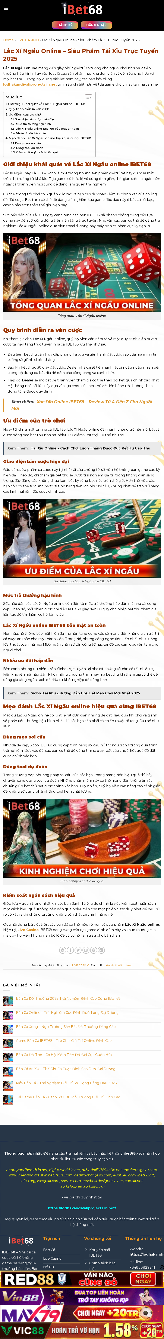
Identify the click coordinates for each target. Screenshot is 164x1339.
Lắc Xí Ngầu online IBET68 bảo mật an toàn (47, 128)
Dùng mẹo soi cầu (28, 143)
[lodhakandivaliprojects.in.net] (82, 9)
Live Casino (28, 930)
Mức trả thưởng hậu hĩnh (33, 124)
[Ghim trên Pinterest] (93, 950)
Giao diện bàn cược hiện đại (34, 119)
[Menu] (5, 9)
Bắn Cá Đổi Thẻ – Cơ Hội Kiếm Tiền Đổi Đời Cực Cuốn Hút (64, 1055)
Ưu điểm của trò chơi (25, 114)
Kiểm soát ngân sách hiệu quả (37, 152)
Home (8, 40)
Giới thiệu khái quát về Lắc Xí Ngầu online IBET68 (46, 104)
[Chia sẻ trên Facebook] (70, 950)
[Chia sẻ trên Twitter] (78, 950)
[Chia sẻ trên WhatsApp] (62, 950)
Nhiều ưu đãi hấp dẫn (31, 133)
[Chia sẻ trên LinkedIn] (101, 950)
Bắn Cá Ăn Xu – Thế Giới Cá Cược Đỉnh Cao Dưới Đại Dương (66, 1069)
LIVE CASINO (28, 40)
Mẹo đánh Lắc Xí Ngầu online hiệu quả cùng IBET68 (50, 138)
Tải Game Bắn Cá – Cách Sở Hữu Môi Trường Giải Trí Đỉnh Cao (68, 1097)
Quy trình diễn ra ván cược (29, 109)
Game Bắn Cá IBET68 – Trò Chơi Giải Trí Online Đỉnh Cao (64, 1041)
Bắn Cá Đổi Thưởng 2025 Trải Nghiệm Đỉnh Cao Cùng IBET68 (68, 998)
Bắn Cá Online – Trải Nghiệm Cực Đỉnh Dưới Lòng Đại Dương (67, 1013)
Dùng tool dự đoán (29, 148)
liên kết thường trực (118, 965)
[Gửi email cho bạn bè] (85, 950)
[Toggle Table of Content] (86, 97)
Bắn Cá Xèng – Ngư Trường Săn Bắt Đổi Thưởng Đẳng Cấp (66, 1027)
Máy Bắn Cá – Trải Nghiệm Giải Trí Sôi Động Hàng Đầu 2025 (66, 1083)
